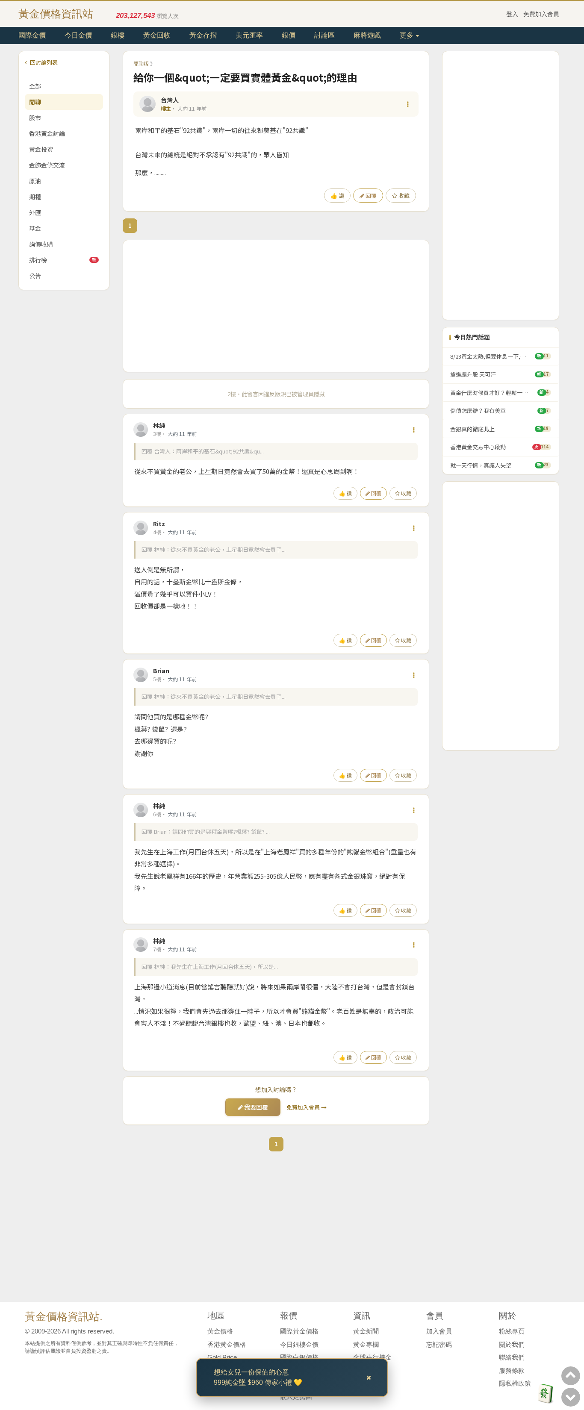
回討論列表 (43, 62)
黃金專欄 (366, 1344)
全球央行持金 (372, 1357)
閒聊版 (141, 63)
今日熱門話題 (472, 337)
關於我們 (512, 1344)
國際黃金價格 (299, 1331)
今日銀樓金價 (299, 1344)
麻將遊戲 (367, 35)
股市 (35, 117)
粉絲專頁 (512, 1331)
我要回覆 (255, 1107)
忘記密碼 (439, 1344)
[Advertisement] (276, 306)
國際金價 (32, 35)
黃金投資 (41, 149)
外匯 (35, 212)
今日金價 (78, 35)
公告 (35, 275)
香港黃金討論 (47, 133)
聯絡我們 (512, 1357)
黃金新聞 (366, 1331)
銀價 (288, 35)
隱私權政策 (515, 1383)
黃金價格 (220, 1331)
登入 (512, 14)
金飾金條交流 (47, 165)
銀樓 (117, 35)
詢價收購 (41, 244)
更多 (407, 35)
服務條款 (512, 1370)
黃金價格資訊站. (64, 1316)
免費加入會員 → (306, 1107)
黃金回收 (157, 35)
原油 (35, 181)
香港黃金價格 (226, 1344)
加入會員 (439, 1331)
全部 (35, 86)
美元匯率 (249, 35)
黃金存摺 (203, 35)
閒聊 (35, 101)
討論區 (324, 35)
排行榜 (62, 260)
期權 (35, 196)
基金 (35, 228)
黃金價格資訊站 (55, 14)
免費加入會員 (541, 14)
